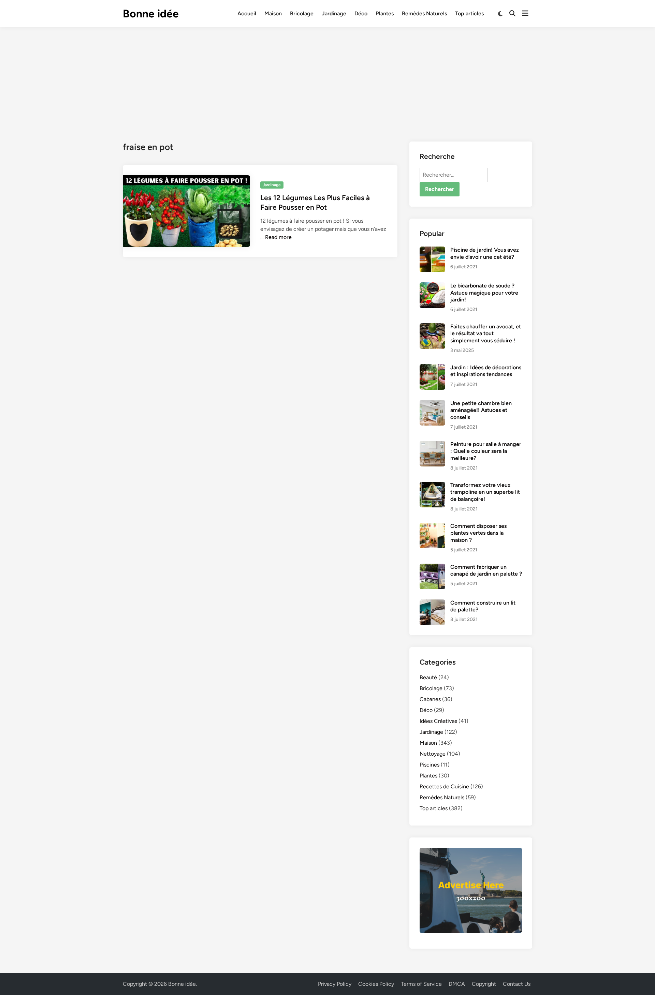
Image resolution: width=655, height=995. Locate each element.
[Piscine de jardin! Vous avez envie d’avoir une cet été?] (432, 250)
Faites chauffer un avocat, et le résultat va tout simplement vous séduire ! (485, 333)
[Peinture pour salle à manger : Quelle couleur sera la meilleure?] (432, 445)
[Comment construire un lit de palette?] (432, 603)
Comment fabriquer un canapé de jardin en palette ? (486, 570)
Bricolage (302, 13)
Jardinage (334, 13)
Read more (278, 237)
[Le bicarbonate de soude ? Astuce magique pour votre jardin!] (432, 286)
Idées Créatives (438, 721)
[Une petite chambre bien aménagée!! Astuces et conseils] (432, 404)
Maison (273, 13)
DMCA (457, 984)
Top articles (469, 13)
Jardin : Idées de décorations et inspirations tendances (485, 370)
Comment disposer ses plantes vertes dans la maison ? (478, 533)
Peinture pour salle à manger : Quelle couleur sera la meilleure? (485, 451)
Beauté (428, 677)
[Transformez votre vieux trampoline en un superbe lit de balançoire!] (432, 485)
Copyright (484, 984)
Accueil (246, 13)
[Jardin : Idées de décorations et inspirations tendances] (432, 368)
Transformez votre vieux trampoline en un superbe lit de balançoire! (485, 492)
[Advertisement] (327, 78)
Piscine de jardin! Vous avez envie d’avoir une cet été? (484, 253)
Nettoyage (433, 754)
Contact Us (516, 984)
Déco (360, 13)
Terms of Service (421, 984)
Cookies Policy (376, 984)
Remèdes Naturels (424, 13)
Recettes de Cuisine (444, 786)
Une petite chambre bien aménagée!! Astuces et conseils (481, 410)
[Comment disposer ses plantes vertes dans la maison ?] (432, 526)
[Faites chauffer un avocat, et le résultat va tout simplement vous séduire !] (432, 327)
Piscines (429, 764)
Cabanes (430, 699)
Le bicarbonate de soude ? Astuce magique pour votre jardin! (484, 292)
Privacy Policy (334, 984)
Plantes (385, 13)
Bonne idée (151, 13)
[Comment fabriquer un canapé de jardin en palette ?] (432, 567)
